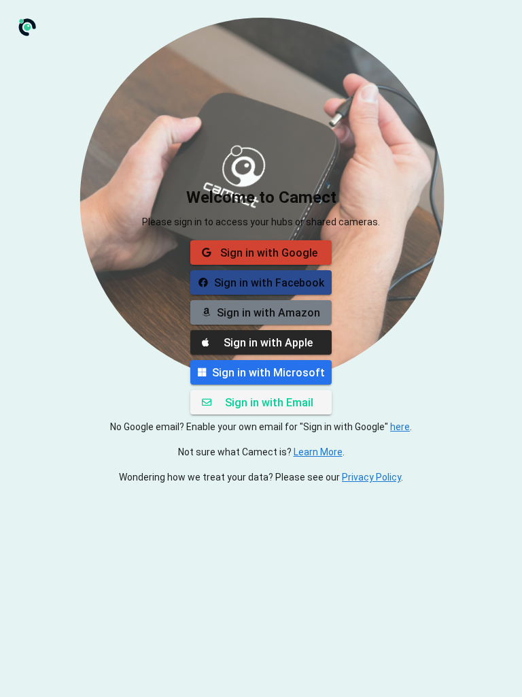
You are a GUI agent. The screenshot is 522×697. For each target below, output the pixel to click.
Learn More (318, 452)
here (400, 426)
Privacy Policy (371, 477)
